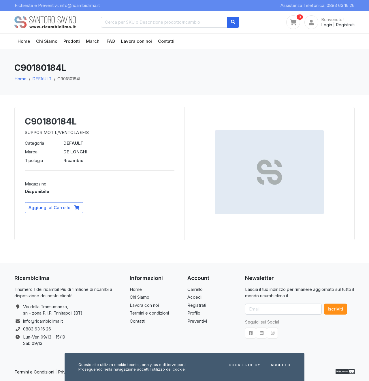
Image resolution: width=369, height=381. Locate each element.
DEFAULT (42, 78)
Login (326, 24)
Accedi (194, 297)
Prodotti (71, 41)
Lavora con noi (136, 41)
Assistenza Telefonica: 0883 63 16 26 (317, 5)
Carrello (195, 289)
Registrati (345, 24)
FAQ (111, 41)
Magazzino (35, 184)
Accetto (281, 365)
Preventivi (197, 321)
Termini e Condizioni (34, 372)
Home (24, 41)
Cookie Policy (244, 365)
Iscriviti (335, 309)
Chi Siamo (46, 41)
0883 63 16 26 (37, 329)
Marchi (93, 41)
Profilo (193, 313)
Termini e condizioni (149, 313)
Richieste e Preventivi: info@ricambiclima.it (57, 5)
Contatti (166, 41)
